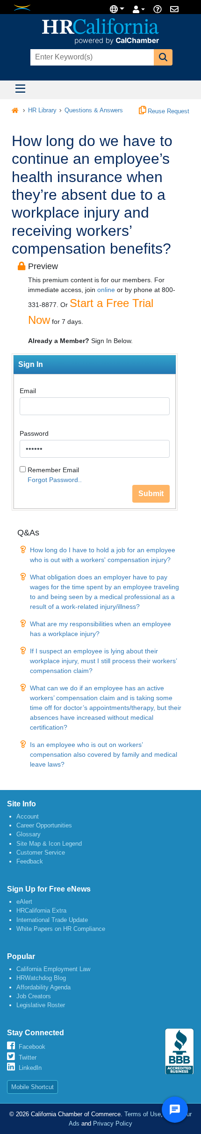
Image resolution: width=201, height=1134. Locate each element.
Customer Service (40, 852)
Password (34, 433)
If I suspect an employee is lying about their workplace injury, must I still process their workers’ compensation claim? (103, 660)
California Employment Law (53, 969)
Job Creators (33, 996)
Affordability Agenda (43, 987)
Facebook (32, 1046)
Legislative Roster (40, 1005)
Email (28, 391)
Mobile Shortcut (32, 1086)
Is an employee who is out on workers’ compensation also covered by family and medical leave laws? (103, 754)
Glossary (28, 834)
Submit (151, 493)
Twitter (27, 1057)
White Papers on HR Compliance (60, 928)
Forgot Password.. (55, 479)
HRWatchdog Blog (41, 977)
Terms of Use (142, 1114)
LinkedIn (30, 1067)
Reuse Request (167, 111)
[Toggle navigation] (20, 89)
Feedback (29, 861)
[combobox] (91, 57)
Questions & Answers (94, 110)
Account (27, 816)
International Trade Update (52, 919)
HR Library (42, 110)
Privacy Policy (112, 1123)
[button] (163, 57)
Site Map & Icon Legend (49, 843)
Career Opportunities (44, 825)
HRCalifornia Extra (41, 910)
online (106, 289)
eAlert (24, 901)
